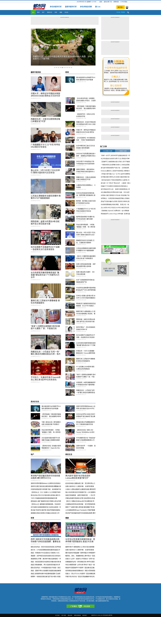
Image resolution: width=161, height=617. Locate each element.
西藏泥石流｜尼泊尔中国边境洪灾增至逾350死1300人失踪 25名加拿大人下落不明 (86, 124)
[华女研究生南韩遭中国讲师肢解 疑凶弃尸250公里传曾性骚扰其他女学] (70, 290)
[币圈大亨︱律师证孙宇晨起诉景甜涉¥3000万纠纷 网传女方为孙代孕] (46, 83)
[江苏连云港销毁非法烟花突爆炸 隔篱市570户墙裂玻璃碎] (46, 186)
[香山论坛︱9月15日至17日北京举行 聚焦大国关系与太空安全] (46, 160)
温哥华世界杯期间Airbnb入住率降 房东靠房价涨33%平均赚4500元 (85, 408)
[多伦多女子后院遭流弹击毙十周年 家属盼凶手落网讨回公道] (70, 156)
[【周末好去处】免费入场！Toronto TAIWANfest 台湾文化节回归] (70, 432)
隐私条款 (70, 615)
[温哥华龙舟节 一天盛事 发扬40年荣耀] (70, 448)
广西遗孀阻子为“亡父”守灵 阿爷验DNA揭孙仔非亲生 (45, 146)
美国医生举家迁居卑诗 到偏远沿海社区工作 (45, 513)
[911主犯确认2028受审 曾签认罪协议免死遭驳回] (70, 369)
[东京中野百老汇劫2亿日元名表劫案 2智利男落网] (70, 148)
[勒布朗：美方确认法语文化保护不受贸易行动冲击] (70, 203)
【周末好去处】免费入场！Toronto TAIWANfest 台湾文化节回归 (85, 432)
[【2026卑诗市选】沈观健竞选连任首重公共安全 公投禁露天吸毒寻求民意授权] (70, 100)
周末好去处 (35, 402)
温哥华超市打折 (71, 6)
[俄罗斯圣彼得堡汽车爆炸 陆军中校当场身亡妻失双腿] (70, 219)
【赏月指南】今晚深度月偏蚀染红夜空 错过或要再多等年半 (86, 108)
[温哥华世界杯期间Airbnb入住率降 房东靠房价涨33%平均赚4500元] (70, 408)
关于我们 (57, 615)
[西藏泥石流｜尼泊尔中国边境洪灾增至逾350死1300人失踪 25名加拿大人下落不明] (70, 124)
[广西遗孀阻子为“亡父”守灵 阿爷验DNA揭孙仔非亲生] (46, 135)
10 (71, 67)
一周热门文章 (123, 151)
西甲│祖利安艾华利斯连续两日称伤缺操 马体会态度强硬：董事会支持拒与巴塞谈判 (46, 541)
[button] (128, 12)
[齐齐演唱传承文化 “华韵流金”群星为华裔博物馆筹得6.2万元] (70, 440)
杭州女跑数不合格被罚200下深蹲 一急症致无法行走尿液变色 (45, 248)
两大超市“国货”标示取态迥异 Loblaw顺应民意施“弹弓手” (78, 477)
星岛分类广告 (108, 2)
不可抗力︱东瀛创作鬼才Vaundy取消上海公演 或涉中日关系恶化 (46, 378)
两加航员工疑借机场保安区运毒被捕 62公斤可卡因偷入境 (86, 306)
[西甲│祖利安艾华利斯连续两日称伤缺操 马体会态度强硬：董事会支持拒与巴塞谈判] (46, 529)
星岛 (101, 2)
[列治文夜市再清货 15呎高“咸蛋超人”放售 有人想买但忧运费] (70, 227)
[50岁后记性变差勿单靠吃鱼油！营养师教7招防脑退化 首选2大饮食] (70, 195)
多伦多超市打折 (56, 6)
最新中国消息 (36, 72)
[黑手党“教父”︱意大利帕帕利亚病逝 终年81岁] (70, 329)
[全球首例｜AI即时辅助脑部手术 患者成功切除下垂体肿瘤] (70, 384)
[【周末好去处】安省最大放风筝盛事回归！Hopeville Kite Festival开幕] (35, 448)
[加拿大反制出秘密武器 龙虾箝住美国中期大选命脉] (70, 266)
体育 (56, 12)
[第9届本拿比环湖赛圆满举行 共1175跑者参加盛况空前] (70, 424)
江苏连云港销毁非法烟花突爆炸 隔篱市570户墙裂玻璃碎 (46, 197)
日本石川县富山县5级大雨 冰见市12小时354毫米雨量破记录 (85, 298)
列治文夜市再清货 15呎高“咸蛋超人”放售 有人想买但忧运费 (85, 227)
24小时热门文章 (107, 151)
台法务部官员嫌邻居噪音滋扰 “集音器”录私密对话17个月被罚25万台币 (45, 274)
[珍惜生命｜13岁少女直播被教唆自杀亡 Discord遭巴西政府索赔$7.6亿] (70, 353)
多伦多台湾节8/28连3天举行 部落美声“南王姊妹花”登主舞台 (85, 416)
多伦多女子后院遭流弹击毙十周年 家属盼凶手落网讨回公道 (86, 156)
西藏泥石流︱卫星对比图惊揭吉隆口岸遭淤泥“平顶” (45, 120)
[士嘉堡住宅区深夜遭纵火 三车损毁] (70, 187)
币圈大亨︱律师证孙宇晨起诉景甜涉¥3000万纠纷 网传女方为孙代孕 (45, 94)
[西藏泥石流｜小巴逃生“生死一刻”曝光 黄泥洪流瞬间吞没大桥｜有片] (46, 342)
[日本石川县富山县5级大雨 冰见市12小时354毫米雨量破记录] (70, 298)
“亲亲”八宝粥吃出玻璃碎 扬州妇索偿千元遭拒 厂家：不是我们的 (45, 327)
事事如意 (116, 2)
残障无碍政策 (77, 615)
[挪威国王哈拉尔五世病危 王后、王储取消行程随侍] (70, 242)
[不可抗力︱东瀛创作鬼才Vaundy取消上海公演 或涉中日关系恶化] (46, 367)
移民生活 (49, 12)
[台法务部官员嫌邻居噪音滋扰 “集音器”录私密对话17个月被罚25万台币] (46, 263)
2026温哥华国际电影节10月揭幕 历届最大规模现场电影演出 (51, 440)
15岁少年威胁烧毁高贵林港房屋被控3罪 (44, 498)
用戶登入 (120, 7)
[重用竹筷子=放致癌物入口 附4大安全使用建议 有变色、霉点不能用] (70, 313)
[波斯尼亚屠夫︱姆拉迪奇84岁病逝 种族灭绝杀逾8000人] (70, 171)
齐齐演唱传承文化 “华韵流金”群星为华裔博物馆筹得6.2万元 (86, 440)
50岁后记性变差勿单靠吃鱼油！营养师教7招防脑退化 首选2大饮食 (85, 195)
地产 (43, 12)
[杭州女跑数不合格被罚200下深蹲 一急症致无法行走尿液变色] (46, 237)
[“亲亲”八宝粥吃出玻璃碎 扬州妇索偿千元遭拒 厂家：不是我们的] (46, 316)
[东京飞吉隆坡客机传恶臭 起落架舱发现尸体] (70, 282)
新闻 (38, 12)
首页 (33, 12)
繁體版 (123, 12)
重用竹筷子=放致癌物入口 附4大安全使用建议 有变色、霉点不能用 (85, 314)
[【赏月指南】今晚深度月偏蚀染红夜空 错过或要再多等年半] (70, 108)
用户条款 (63, 615)
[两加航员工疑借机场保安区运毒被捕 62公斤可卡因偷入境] (70, 305)
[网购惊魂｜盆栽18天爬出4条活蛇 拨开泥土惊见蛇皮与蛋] (46, 211)
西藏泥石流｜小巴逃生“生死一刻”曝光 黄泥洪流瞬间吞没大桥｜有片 (46, 353)
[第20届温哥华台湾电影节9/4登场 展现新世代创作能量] (70, 79)
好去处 (66, 12)
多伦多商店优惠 (86, 6)
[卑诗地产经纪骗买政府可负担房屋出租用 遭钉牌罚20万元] (46, 466)
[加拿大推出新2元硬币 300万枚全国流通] (70, 274)
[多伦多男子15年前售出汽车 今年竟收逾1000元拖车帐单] (70, 163)
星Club (97, 6)
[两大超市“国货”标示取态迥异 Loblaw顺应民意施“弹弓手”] (80, 466)
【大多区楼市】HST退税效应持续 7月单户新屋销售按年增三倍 (85, 140)
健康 (61, 12)
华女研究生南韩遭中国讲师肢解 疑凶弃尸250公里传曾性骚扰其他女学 (86, 290)
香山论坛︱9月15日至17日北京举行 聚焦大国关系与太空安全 (45, 171)
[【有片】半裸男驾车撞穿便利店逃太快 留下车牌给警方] (70, 258)
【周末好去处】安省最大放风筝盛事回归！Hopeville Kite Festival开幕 (51, 448)
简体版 (118, 12)
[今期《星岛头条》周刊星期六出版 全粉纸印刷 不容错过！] (35, 424)
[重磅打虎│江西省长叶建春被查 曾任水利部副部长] (46, 290)
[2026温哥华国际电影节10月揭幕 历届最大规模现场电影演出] (35, 440)
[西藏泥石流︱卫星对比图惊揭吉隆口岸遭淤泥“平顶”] (46, 109)
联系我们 (84, 615)
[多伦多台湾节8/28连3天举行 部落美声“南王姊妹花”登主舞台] (70, 416)
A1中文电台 (123, 2)
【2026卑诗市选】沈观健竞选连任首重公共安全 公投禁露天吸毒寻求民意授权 (86, 100)
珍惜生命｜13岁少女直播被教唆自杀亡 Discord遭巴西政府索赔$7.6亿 (85, 353)
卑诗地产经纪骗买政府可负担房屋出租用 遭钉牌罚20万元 (45, 477)
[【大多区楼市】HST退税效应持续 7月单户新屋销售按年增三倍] (70, 140)
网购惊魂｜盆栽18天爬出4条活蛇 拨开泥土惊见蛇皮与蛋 (45, 222)
